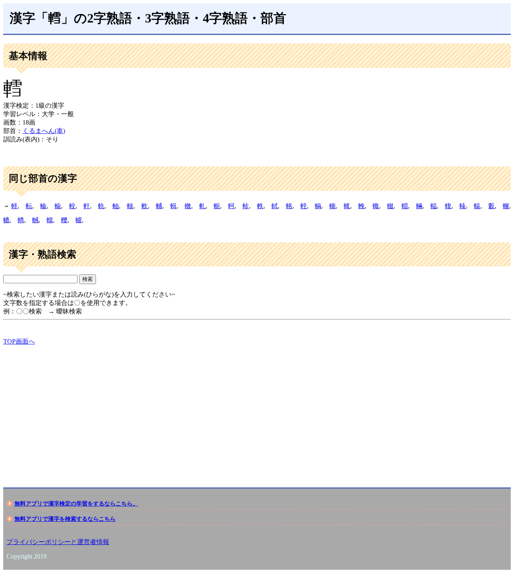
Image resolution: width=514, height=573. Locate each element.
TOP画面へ (19, 341)
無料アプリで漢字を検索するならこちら (65, 519)
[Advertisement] (244, 409)
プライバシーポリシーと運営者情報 (57, 541)
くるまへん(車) (43, 130)
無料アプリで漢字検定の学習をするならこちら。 (76, 503)
